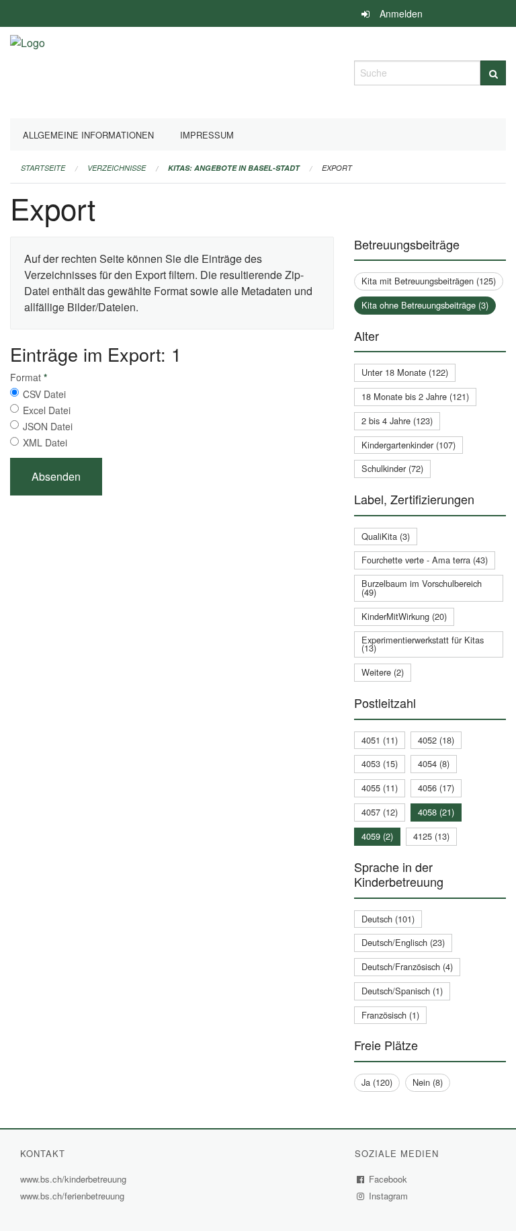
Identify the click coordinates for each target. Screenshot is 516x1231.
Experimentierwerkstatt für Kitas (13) (422, 644)
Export (337, 168)
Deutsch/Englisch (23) (403, 942)
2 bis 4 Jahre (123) (397, 420)
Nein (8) (428, 1082)
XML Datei (45, 442)
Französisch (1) (390, 1014)
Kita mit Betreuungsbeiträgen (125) (428, 280)
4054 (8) (433, 763)
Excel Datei (47, 410)
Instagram (388, 1195)
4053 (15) (379, 763)
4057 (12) (379, 811)
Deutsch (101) (388, 918)
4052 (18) (436, 739)
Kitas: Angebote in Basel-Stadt (234, 168)
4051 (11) (379, 739)
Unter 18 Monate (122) (404, 372)
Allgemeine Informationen (88, 134)
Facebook (388, 1179)
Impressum (207, 134)
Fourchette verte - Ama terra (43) (424, 559)
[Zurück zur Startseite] (27, 71)
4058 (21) (436, 811)
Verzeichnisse (116, 168)
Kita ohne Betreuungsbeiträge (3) (424, 305)
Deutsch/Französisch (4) (407, 966)
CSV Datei (44, 394)
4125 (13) (431, 836)
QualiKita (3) (385, 536)
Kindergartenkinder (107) (408, 444)
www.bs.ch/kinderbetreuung (75, 1179)
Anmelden (401, 13)
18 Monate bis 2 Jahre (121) (415, 396)
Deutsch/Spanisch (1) (402, 990)
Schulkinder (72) (392, 468)
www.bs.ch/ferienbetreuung (72, 1195)
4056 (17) (436, 787)
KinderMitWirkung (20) (404, 616)
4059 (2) (377, 836)
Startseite (43, 168)
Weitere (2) (382, 672)
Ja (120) (376, 1082)
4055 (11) (379, 787)
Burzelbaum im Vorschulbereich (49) (421, 587)
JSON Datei (48, 426)
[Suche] (493, 73)
